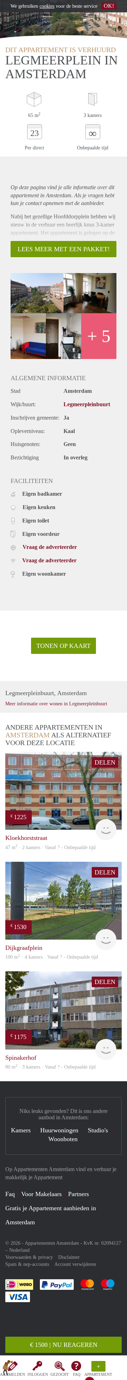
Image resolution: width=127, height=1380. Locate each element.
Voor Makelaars (41, 1194)
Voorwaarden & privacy (29, 1257)
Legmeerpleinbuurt (87, 404)
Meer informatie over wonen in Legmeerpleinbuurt (56, 703)
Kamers (21, 1130)
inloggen (38, 1374)
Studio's (98, 1130)
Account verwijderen (75, 1264)
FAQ (76, 1374)
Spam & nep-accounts (27, 1264)
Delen (105, 762)
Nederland (19, 1250)
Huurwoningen (59, 1130)
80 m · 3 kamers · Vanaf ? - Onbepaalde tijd (50, 1067)
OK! (109, 6)
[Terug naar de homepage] (7, 1369)
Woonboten (63, 1139)
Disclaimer (69, 1257)
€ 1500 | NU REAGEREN (63, 1344)
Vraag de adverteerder (50, 547)
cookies (47, 6)
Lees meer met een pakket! (64, 249)
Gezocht (59, 1374)
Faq (10, 1194)
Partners (78, 1194)
